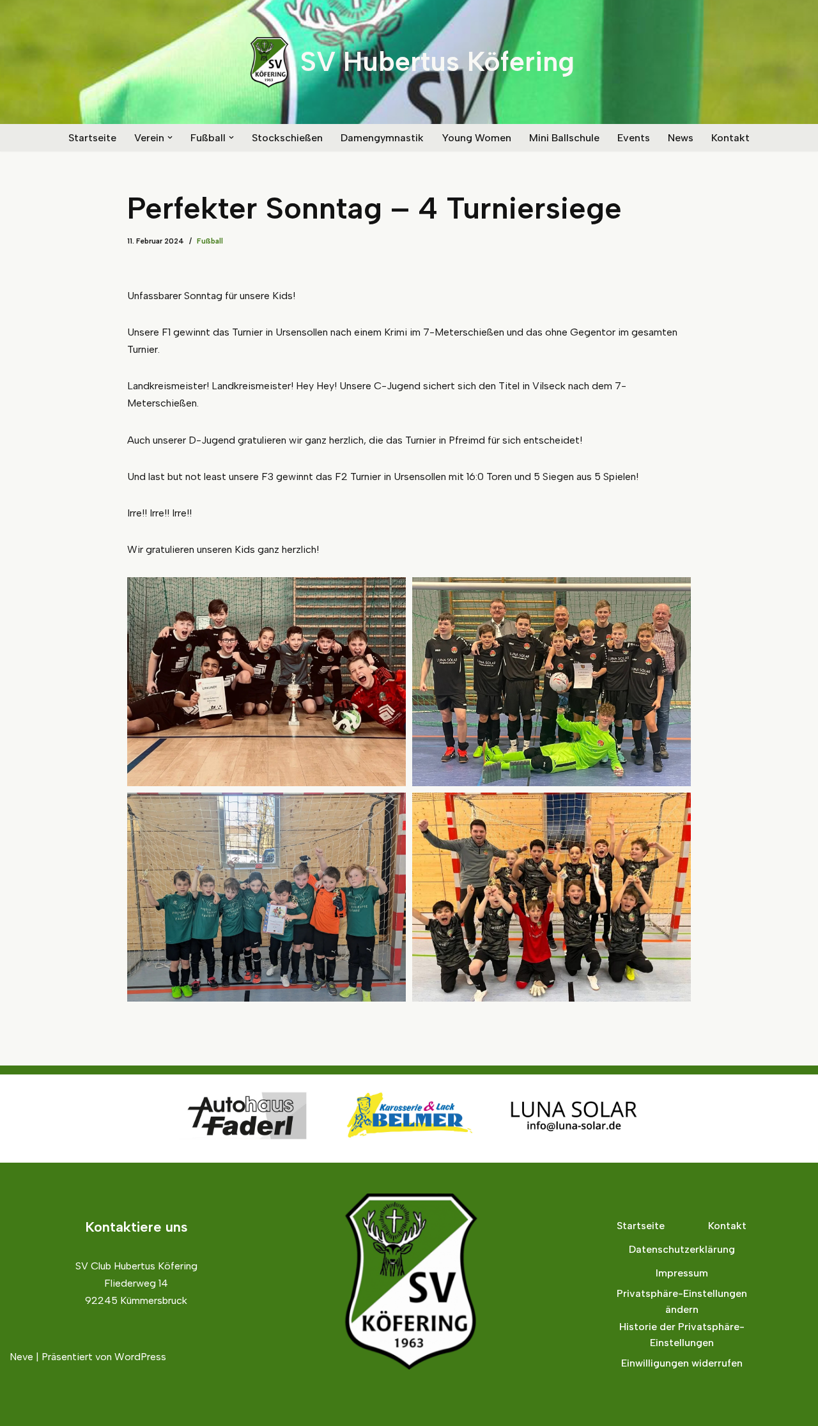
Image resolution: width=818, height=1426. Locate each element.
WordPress (140, 1357)
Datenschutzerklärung (682, 1249)
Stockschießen (287, 138)
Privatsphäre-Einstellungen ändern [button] (682, 1301)
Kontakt (730, 138)
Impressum (682, 1273)
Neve (21, 1357)
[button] (170, 137)
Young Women (476, 138)
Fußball (210, 240)
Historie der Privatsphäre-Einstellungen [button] (682, 1335)
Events (633, 138)
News (680, 138)
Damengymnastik (382, 138)
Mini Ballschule (564, 138)
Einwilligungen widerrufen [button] (682, 1363)
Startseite (92, 138)
